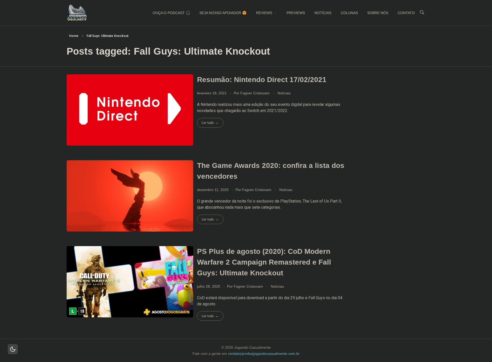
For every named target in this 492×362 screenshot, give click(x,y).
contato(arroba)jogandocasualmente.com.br (264, 353)
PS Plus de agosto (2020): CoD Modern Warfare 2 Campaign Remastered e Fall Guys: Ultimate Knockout (264, 262)
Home (73, 36)
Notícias (284, 93)
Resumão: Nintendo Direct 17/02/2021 (261, 80)
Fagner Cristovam (255, 93)
